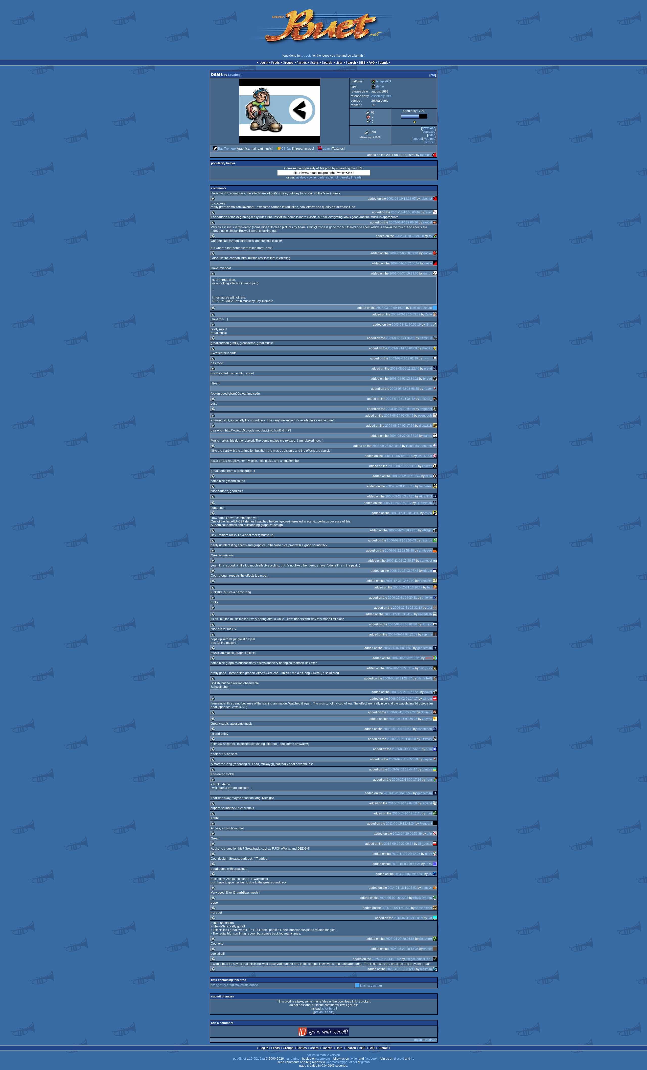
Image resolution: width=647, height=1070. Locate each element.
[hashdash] (435, 614)
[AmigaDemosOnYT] (435, 959)
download (428, 128)
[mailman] (435, 969)
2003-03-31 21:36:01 (400, 338)
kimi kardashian (421, 308)
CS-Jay (286, 148)
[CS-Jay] (278, 148)
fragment (426, 409)
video (431, 135)
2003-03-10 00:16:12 (390, 308)
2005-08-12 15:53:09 (402, 466)
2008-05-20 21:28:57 (397, 678)
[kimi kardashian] (435, 308)
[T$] (435, 874)
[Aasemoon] (435, 729)
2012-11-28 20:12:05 (405, 854)
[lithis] (435, 324)
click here (328, 1008)
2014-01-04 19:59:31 (409, 874)
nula (429, 749)
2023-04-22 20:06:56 (399, 939)
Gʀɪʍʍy (426, 739)
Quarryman (424, 503)
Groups (288, 62)
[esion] (435, 513)
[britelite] (435, 597)
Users (314, 62)
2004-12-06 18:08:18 (398, 456)
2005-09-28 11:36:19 (400, 486)
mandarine (292, 1058)
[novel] (435, 692)
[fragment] (435, 409)
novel (428, 692)
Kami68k (426, 338)
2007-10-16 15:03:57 (399, 668)
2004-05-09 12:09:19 (400, 409)
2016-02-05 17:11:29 (396, 908)
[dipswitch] (435, 425)
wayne (427, 759)
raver (428, 212)
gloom (427, 571)
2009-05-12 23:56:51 (406, 749)
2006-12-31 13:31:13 (407, 607)
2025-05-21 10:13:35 (404, 949)
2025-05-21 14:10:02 (386, 959)
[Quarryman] (435, 503)
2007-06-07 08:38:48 (397, 648)
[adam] (320, 148)
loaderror (425, 486)
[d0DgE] (435, 530)
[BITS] (435, 658)
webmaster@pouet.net (341, 1062)
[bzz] (435, 587)
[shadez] (435, 348)
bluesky (345, 177)
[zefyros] (435, 719)
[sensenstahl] (435, 908)
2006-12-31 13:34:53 (398, 614)
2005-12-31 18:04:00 (405, 513)
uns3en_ (426, 399)
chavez (427, 466)
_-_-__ (427, 358)
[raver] (435, 212)
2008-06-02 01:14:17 (403, 698)
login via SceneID (332, 1033)
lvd (430, 918)
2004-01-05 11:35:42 (400, 399)
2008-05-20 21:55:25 (405, 692)
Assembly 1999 (381, 96)
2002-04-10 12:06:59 (405, 263)
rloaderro (425, 939)
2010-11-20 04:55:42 (398, 793)
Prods (275, 62)
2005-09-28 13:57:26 (399, 496)
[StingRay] (435, 668)
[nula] (435, 749)
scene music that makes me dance (234, 985)
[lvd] (435, 918)
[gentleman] (435, 648)
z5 (430, 236)
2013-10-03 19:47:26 (406, 864)
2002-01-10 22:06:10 (403, 222)
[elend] (435, 368)
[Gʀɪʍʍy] (435, 739)
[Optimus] (435, 712)
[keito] (435, 476)
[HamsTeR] (424, 678)
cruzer (427, 949)
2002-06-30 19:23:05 (404, 273)
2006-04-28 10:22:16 (403, 530)
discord (399, 1058)
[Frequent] (435, 823)
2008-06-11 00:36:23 (402, 719)
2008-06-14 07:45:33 (397, 729)
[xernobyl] (435, 560)
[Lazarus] (435, 540)
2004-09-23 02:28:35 (386, 446)
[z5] (435, 236)
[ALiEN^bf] (435, 496)
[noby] (435, 854)
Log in (264, 62)
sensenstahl (423, 908)
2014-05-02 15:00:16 (393, 898)
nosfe (428, 263)
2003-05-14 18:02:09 (402, 348)
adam (327, 148)
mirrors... (429, 142)
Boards (327, 62)
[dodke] (435, 253)
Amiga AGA (381, 81)
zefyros (427, 719)
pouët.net (239, 1058)
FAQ (371, 62)
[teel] (435, 607)
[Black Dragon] (435, 898)
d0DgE (427, 530)
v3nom (427, 698)
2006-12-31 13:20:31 (402, 597)
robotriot (425, 155)
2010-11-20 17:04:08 (402, 803)
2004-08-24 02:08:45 (398, 415)
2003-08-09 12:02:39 (403, 358)
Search (350, 62)
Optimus (426, 712)
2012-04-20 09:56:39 (407, 833)
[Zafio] (435, 314)
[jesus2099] (435, 456)
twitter (313, 177)
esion (428, 513)
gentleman (424, 648)
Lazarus (426, 540)
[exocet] (435, 222)
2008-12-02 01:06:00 (401, 739)
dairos (427, 273)
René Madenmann (419, 446)
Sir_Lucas (425, 844)
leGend (427, 803)
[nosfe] (435, 263)
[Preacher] (435, 581)
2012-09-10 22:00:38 (398, 844)
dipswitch (425, 425)
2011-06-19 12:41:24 (400, 823)
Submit (383, 62)
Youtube (429, 139)
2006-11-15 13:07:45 (404, 571)
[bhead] (435, 378)
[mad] (435, 813)
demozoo (429, 131)
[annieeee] (435, 550)
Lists (338, 62)
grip (429, 833)
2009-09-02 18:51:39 (403, 759)
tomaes (427, 769)
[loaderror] (435, 486)
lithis (429, 324)
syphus (427, 634)
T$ (430, 874)
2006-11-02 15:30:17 (400, 560)
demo (377, 86)
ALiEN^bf (425, 496)
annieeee (425, 550)
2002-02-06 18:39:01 (404, 253)
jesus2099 (425, 456)
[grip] (435, 833)
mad (429, 813)
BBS (362, 62)
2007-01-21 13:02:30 (402, 624)
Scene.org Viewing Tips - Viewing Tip (415, 122)
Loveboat (234, 75)
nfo (432, 75)
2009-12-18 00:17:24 (406, 779)
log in (418, 1040)
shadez (427, 348)
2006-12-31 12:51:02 (399, 581)
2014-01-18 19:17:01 (402, 888)
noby (428, 854)
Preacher (425, 581)
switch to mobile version (323, 1055)
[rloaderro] (435, 939)
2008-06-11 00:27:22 (401, 712)
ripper (428, 389)
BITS (428, 658)
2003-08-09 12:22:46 (404, 368)
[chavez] (435, 466)
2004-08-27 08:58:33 (404, 436)
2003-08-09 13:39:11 (403, 378)
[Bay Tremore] (215, 148)
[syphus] (435, 634)
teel (429, 607)
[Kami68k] (435, 338)
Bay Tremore (227, 148)
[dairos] (435, 273)
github (365, 1062)
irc (412, 1058)
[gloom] (435, 571)
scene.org (323, 1058)
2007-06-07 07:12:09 (402, 634)
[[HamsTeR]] (435, 678)
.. (302, 55)
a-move (427, 888)
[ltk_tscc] (435, 624)
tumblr (334, 177)
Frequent (426, 823)
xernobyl (426, 560)
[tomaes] (435, 769)
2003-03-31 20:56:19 (406, 324)
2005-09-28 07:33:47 (406, 476)
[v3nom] (435, 698)
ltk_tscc (427, 624)
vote (309, 55)
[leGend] (435, 803)
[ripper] (435, 389)
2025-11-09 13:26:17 (400, 969)
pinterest (324, 177)
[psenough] (435, 415)
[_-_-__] (435, 358)
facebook (301, 177)
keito (428, 476)
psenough (425, 415)
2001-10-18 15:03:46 (405, 212)
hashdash (425, 614)
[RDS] (435, 864)
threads (356, 177)
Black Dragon (422, 898)
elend (428, 368)
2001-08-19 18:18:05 (401, 198)
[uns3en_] (435, 399)
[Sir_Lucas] (435, 844)
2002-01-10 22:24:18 (409, 236)
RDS (428, 864)
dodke (427, 253)
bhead (427, 378)
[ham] (435, 779)
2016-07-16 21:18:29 (408, 918)
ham (429, 779)
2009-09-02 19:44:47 (402, 769)
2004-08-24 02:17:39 (399, 425)
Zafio (428, 314)
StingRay (425, 668)
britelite (427, 597)
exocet (427, 222)
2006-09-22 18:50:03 (401, 540)
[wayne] (435, 759)
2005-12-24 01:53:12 (397, 503)
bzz (429, 587)
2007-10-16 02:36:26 (406, 658)
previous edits (323, 1012)
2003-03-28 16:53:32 (405, 314)
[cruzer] (435, 949)
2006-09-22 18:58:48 (399, 550)
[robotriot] (434, 155)
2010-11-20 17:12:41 (406, 813)
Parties (301, 62)
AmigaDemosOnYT (418, 959)
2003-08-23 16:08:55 (404, 389)
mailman (426, 969)
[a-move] (435, 888)
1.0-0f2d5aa (256, 1058)
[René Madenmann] (435, 446)
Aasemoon (424, 729)
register (431, 1040)
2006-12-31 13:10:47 (407, 587)
